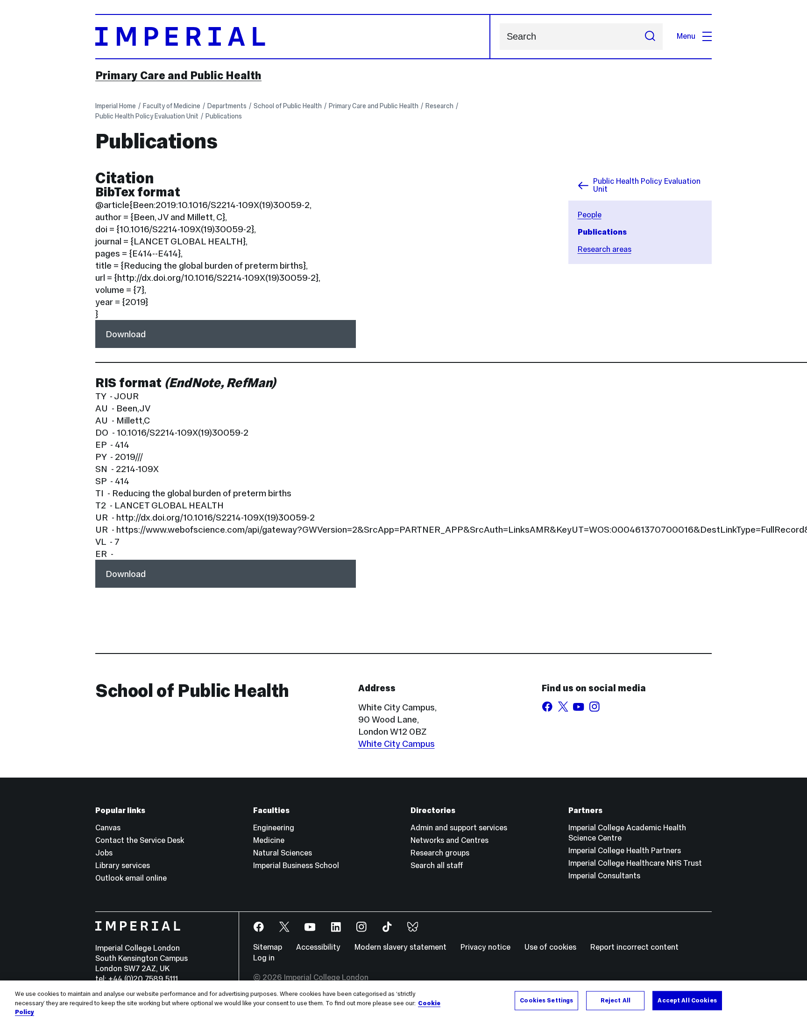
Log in (264, 958)
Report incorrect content (634, 947)
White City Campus (396, 743)
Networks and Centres (449, 840)
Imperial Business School (296, 865)
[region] (403, 1001)
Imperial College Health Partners (624, 850)
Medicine (268, 840)
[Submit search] (650, 36)
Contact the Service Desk (139, 840)
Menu (686, 36)
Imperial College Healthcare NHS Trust (635, 863)
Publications (223, 116)
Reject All (615, 1000)
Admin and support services (459, 828)
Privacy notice (485, 947)
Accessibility (318, 947)
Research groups (440, 853)
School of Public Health (288, 106)
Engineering (273, 828)
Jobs (104, 853)
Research (439, 106)
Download (126, 334)
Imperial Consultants (604, 876)
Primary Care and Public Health (178, 75)
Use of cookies (550, 947)
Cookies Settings (546, 1000)
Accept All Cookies (687, 1000)
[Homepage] (292, 36)
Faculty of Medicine (171, 106)
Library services (122, 865)
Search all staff (437, 865)
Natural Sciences (282, 853)
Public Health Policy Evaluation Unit (146, 116)
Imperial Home (115, 106)
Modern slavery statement (400, 947)
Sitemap (267, 947)
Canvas (107, 828)
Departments (227, 106)
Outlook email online (131, 878)
